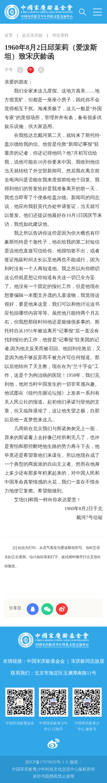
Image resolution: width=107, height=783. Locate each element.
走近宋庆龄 (32, 35)
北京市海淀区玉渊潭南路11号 (65, 672)
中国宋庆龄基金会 (46, 661)
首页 (8, 35)
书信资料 (60, 35)
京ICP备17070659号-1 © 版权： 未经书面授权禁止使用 (53, 769)
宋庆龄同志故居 (87, 661)
